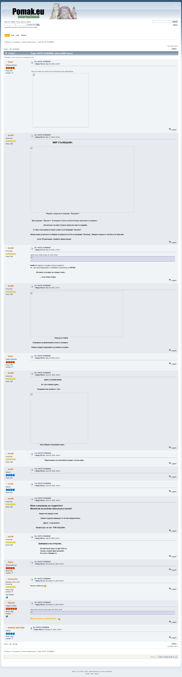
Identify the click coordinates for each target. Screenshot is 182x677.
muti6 (10, 469)
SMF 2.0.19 (75, 671)
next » (176, 46)
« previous (170, 46)
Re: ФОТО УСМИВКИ (43, 62)
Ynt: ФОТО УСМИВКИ (43, 453)
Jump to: (153, 657)
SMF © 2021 (84, 671)
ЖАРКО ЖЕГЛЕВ (16, 628)
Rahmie (11, 603)
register (28, 22)
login (22, 22)
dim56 (10, 135)
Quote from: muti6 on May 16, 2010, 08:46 (44, 255)
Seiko (10, 62)
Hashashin (13, 579)
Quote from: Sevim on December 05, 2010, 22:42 (46, 609)
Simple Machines (94, 671)
